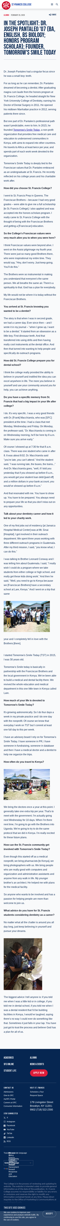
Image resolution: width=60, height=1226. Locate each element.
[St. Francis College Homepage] (16, 4)
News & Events (37, 1064)
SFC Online (9, 1064)
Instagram (11, 1122)
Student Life (10, 1070)
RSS (9, 1141)
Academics (9, 1057)
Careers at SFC (10, 1102)
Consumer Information (13, 1106)
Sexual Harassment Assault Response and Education (14, 1170)
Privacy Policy (12, 1154)
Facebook (11, 1125)
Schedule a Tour (37, 1092)
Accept (49, 1213)
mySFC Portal (9, 1099)
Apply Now (38, 1073)
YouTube (10, 1129)
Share (53, 14)
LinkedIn (10, 1137)
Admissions (8, 1092)
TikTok (9, 1133)
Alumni (33, 1057)
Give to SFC (9, 1095)
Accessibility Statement (14, 1160)
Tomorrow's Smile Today (26, 130)
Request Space (36, 1095)
